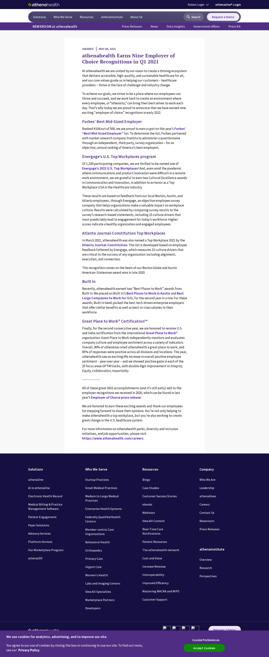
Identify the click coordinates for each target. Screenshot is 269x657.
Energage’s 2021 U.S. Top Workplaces (110, 168)
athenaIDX (35, 558)
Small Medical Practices (101, 488)
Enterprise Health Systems (103, 509)
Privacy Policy (28, 650)
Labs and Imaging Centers (102, 583)
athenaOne (35, 480)
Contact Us (206, 513)
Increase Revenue (154, 566)
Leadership (206, 488)
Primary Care (94, 559)
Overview (205, 560)
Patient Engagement (42, 517)
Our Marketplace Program (45, 550)
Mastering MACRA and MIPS (160, 591)
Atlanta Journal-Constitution (104, 245)
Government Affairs (207, 26)
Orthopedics (93, 550)
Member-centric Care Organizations (99, 532)
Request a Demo (223, 17)
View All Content (153, 521)
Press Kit (234, 26)
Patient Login (196, 4)
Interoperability (153, 575)
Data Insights (176, 26)
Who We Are (207, 480)
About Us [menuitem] (136, 17)
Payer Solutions (38, 525)
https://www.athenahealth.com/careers (112, 438)
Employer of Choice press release (116, 397)
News (154, 26)
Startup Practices (97, 480)
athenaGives (207, 496)
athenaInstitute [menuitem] (112, 17)
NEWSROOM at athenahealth (55, 26)
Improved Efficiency (155, 583)
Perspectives (208, 576)
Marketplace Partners (100, 600)
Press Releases (132, 26)
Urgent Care (93, 567)
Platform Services (40, 542)
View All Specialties (98, 592)
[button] (193, 17)
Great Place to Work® (162, 333)
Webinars (148, 513)
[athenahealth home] (43, 4)
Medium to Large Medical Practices (102, 498)
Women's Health (96, 575)
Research (205, 568)
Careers (204, 504)
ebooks (147, 504)
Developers (92, 608)
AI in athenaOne (39, 488)
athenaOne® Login (228, 4)
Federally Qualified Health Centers (103, 519)
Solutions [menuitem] (39, 17)
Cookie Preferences (205, 640)
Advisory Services (39, 533)
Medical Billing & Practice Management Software (45, 506)
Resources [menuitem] (87, 17)
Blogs (146, 480)
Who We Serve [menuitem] (63, 17)
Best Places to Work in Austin (148, 293)
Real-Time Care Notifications (152, 531)
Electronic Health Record (45, 496)
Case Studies (150, 488)
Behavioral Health (97, 542)
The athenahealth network (160, 550)
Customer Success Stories (159, 496)
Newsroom (206, 521)
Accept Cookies (204, 648)
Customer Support (154, 599)
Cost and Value (152, 558)
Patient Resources (154, 542)
